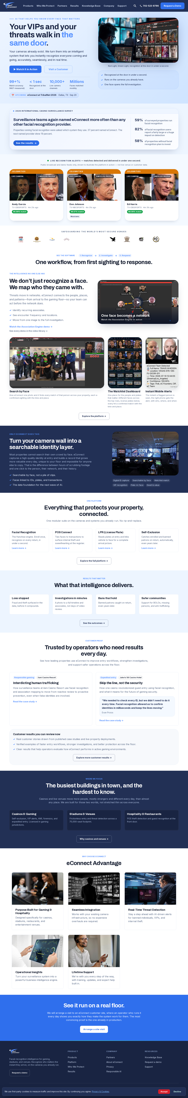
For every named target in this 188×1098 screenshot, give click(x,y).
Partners (62, 6)
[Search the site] (135, 6)
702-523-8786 (151, 6)
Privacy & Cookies (100, 1091)
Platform (72, 1062)
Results (74, 6)
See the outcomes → (94, 623)
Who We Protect (45, 6)
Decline (177, 1092)
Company (109, 6)
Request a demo (19, 1072)
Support (122, 6)
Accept (164, 1092)
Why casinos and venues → (94, 839)
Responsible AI (113, 1071)
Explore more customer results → (94, 757)
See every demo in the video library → (28, 331)
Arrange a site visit (94, 1029)
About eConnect (114, 1062)
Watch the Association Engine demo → (30, 326)
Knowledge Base (91, 6)
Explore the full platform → (94, 561)
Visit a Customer (58, 69)
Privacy (110, 1066)
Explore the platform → (94, 416)
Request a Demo (172, 6)
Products (28, 6)
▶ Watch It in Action (25, 69)
